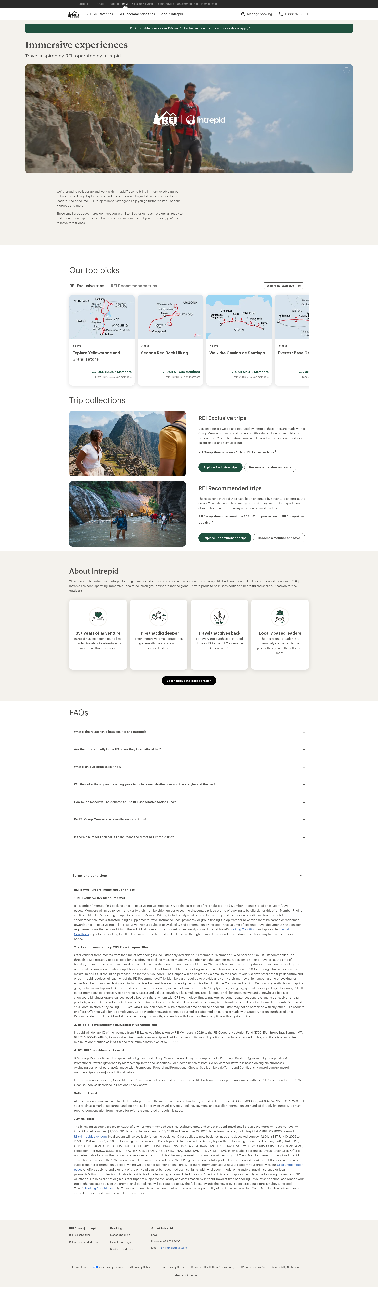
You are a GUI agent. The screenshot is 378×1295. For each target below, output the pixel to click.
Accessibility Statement (286, 1267)
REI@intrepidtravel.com (90, 1136)
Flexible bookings (120, 1242)
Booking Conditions (98, 1188)
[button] (346, 70)
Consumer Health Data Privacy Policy (213, 1267)
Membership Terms (186, 1275)
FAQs (154, 1235)
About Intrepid (172, 14)
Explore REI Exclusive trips (283, 285)
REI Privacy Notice (140, 1267)
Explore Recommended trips (224, 538)
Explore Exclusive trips (220, 467)
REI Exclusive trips (99, 14)
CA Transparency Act (253, 1267)
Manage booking (120, 1235)
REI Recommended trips (137, 14)
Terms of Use (79, 1267)
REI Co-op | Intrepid (83, 1228)
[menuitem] (74, 13)
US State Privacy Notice (171, 1267)
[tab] (86, 285)
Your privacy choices (110, 1267)
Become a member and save (270, 467)
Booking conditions (121, 1249)
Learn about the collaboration (189, 680)
